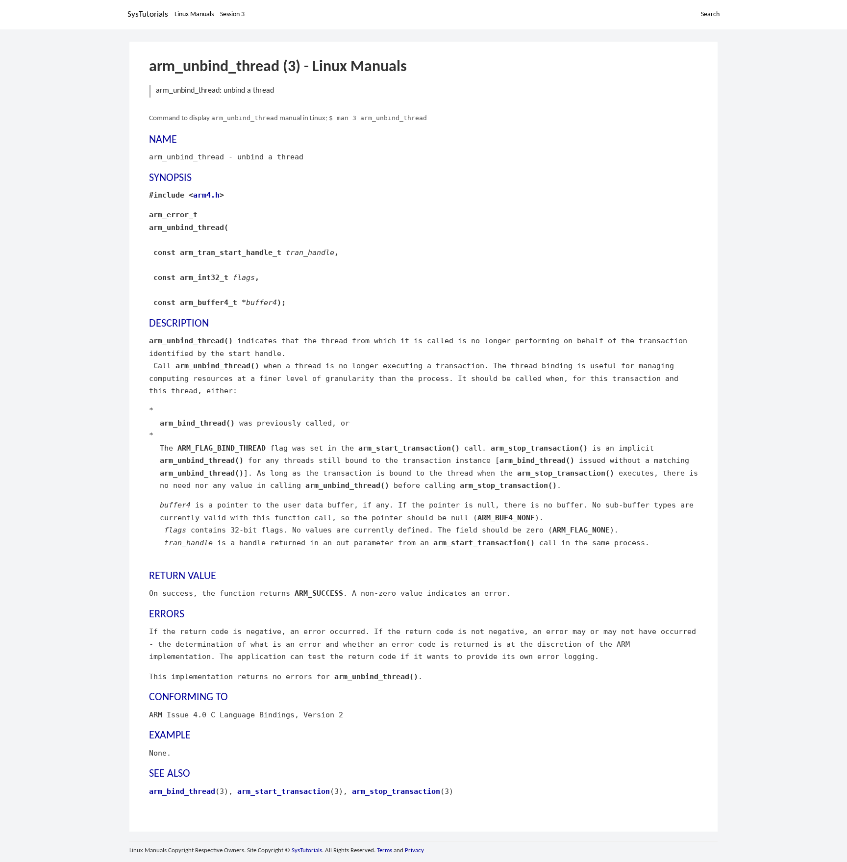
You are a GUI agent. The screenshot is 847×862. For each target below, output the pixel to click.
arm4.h (206, 195)
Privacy (414, 850)
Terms (384, 850)
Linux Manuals (194, 14)
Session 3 (232, 14)
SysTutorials (147, 14)
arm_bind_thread (182, 791)
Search (710, 14)
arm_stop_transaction (396, 791)
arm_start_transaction (283, 791)
